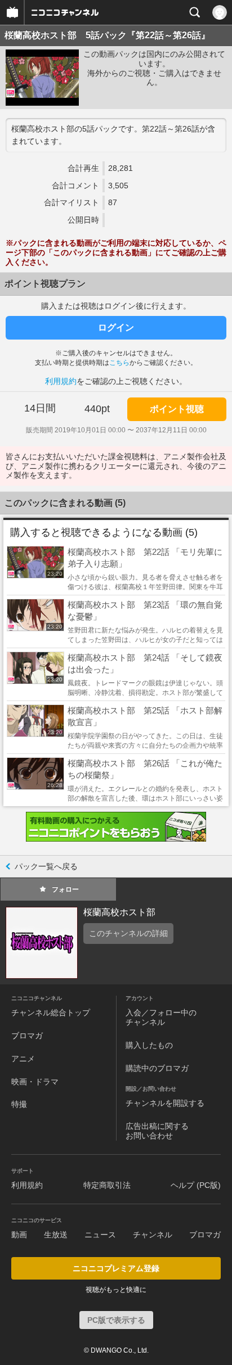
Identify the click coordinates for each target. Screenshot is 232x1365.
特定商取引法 (107, 1185)
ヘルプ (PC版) (196, 1185)
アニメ (23, 1058)
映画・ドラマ (35, 1081)
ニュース (100, 1234)
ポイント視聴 (177, 409)
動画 (19, 1234)
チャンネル (152, 1234)
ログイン (116, 327)
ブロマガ (27, 1035)
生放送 (56, 1234)
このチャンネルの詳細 (128, 933)
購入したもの (149, 1045)
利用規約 (61, 381)
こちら (119, 363)
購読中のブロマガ (157, 1068)
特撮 (19, 1104)
